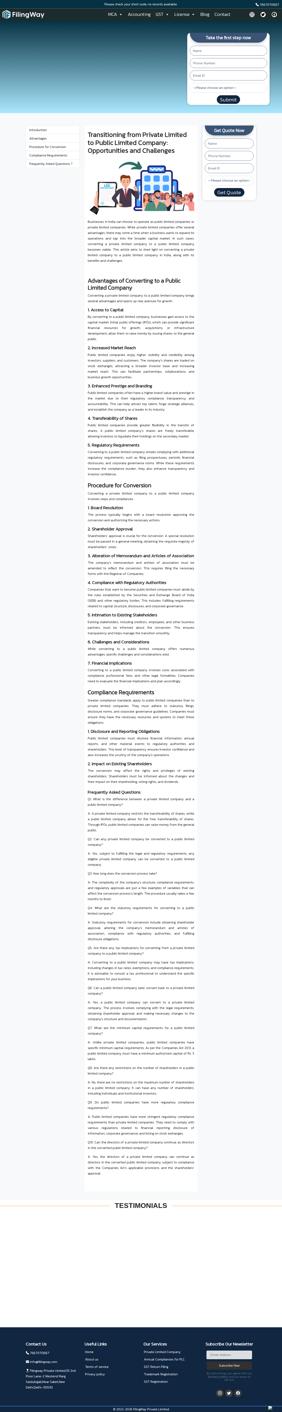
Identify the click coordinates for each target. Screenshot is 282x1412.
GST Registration (156, 1381)
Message (148, 1271)
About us (91, 1359)
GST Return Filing (156, 1366)
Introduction (38, 129)
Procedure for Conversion (47, 146)
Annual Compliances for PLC (164, 1359)
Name (147, 1250)
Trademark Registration (161, 1374)
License (182, 14)
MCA (112, 14)
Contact (222, 14)
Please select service (187, 1261)
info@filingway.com (43, 1361)
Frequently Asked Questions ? (50, 163)
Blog (205, 14)
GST (160, 14)
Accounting (139, 14)
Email (147, 1261)
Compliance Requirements (48, 155)
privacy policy (218, 1376)
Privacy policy (95, 1374)
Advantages (38, 138)
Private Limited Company (162, 1351)
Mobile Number (184, 1250)
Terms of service (97, 1366)
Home (89, 1351)
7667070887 (269, 4)
